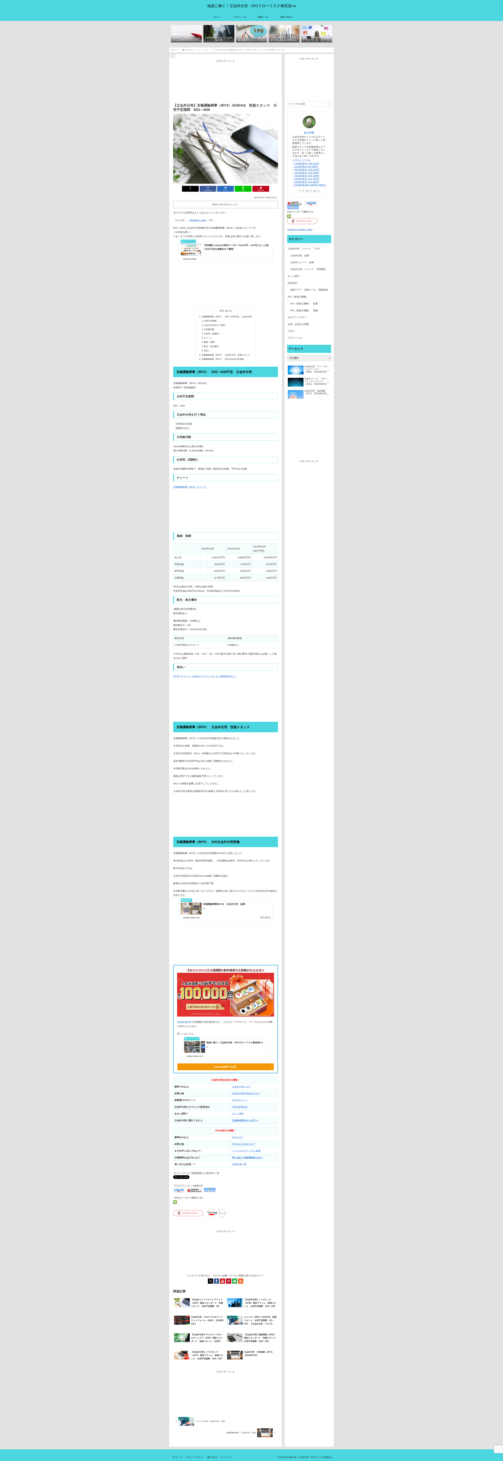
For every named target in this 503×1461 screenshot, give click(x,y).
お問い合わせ (212, 1457)
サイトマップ (225, 1457)
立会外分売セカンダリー (245, 1120)
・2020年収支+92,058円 (305, 166)
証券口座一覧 (239, 1164)
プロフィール (177, 1457)
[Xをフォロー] (210, 1281)
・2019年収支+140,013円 (305, 163)
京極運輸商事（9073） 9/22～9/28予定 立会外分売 (226, 316)
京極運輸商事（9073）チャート (190, 487)
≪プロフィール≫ (301, 160)
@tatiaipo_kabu (198, 220)
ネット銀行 (238, 1113)
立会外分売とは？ (241, 1086)
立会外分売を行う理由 (214, 325)
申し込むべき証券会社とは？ (247, 1157)
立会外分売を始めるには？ (246, 1093)
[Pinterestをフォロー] (228, 1281)
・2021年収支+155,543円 (305, 169)
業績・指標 (209, 342)
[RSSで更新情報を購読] (240, 1281)
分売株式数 (209, 329)
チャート (208, 338)
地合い (207, 350)
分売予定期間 (210, 321)
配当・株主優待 (211, 346)
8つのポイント (240, 1100)
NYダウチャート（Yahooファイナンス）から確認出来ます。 (205, 676)
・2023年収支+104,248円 (305, 176)
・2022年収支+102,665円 (305, 173)
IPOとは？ (237, 1137)
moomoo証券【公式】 (226, 1066)
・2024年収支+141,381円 (305, 179)
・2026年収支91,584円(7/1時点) (309, 185)
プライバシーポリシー (194, 1457)
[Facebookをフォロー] (216, 1281)
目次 (221, 310)
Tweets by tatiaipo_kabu (299, 229)
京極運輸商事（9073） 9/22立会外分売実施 (222, 359)
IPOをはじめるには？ (243, 1144)
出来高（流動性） (212, 333)
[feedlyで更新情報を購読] (234, 1281)
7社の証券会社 (240, 1107)
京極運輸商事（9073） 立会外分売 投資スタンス (225, 355)
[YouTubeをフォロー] (222, 1281)
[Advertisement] (225, 81)
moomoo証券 (184, 1022)
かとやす (309, 132)
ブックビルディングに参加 (246, 1150)
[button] (328, 103)
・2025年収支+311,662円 (305, 182)
